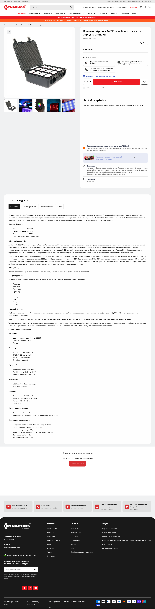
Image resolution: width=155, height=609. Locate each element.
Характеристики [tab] (29, 207)
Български (145, 1)
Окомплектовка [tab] (46, 207)
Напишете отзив (77, 464)
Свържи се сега (139, 158)
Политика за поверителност (73, 601)
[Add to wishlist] (144, 82)
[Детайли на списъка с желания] (141, 7)
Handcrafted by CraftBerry (33, 602)
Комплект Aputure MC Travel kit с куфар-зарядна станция (133, 63)
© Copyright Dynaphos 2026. (12, 602)
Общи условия (55, 601)
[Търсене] (71, 7)
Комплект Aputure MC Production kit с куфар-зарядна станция (101, 69)
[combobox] (52, 7)
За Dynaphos (8, 1)
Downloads (17, 1)
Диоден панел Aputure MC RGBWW (99, 63)
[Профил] (145, 7)
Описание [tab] (14, 207)
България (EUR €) (14, 555)
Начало (6, 25)
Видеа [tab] (59, 207)
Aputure (143, 43)
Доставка (25, 1)
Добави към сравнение (94, 87)
